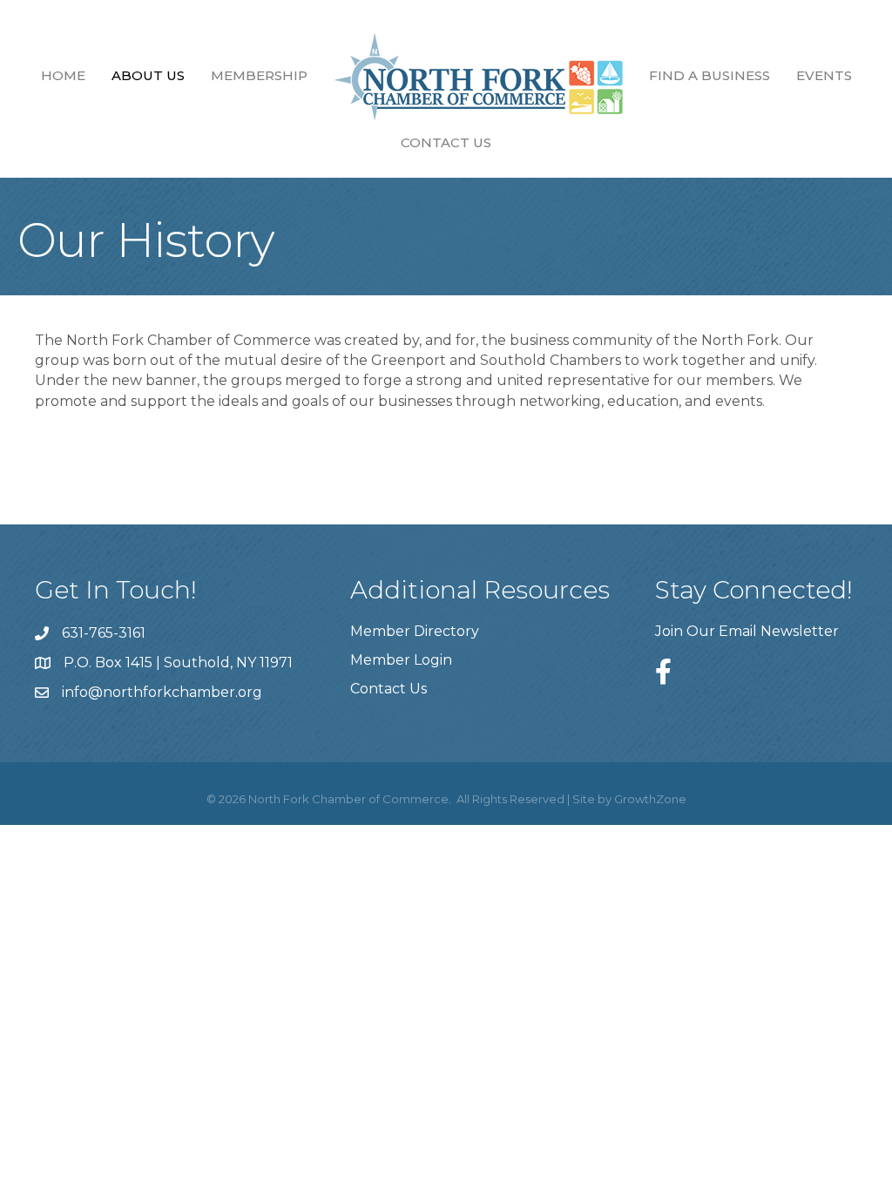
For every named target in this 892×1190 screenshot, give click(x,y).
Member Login (401, 660)
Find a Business (709, 75)
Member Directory (414, 631)
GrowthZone (650, 799)
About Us (148, 75)
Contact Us (446, 142)
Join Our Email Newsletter (747, 631)
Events (824, 75)
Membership (259, 75)
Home (63, 75)
